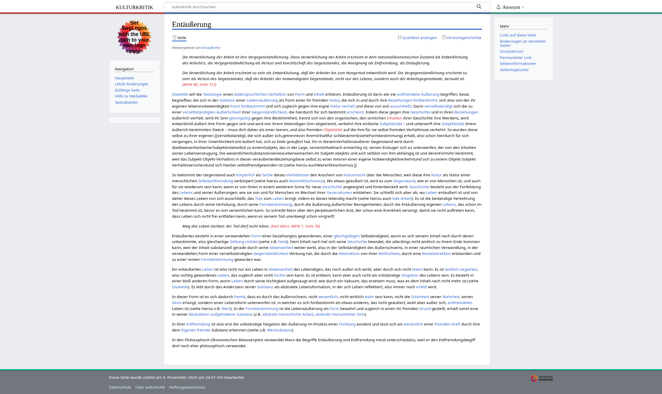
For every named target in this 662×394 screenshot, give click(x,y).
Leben (431, 192)
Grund (425, 308)
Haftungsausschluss (187, 387)
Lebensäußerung (262, 100)
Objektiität (332, 129)
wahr (369, 296)
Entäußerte (210, 47)
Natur (334, 100)
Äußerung (430, 94)
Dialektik (180, 94)
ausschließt (400, 106)
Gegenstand (404, 180)
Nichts (279, 275)
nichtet (251, 241)
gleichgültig (239, 117)
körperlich (245, 174)
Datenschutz (120, 387)
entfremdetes (460, 302)
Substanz (265, 286)
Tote (259, 198)
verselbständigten (199, 112)
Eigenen (188, 329)
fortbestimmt (425, 100)
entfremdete (408, 94)
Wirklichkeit (389, 253)
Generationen (339, 192)
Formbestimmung (275, 204)
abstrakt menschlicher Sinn (340, 314)
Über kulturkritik (150, 387)
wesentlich (328, 296)
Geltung (237, 241)
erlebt (421, 286)
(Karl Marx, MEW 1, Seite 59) (295, 226)
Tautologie (212, 94)
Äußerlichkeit (228, 112)
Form (300, 94)
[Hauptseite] (134, 36)
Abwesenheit (281, 247)
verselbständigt (438, 106)
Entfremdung (198, 324)
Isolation (227, 100)
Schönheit (420, 296)
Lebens (186, 192)
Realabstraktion (436, 253)
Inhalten (394, 117)
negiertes (468, 269)
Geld (282, 241)
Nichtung (347, 324)
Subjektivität (391, 123)
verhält (348, 106)
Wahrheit (450, 296)
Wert (226, 308)
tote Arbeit (402, 198)
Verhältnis (277, 94)
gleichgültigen (347, 235)
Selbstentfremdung (215, 180)
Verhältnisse (298, 174)
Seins (177, 302)
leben (417, 269)
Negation (409, 275)
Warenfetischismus (306, 180)
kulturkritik (134, 7)
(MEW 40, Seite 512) (199, 84)
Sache (267, 174)
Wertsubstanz (279, 329)
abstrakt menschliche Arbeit (287, 314)
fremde (203, 329)
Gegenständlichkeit (269, 112)
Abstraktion (349, 253)
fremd (239, 296)
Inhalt (319, 94)
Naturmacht (354, 174)
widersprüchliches (250, 94)
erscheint (355, 112)
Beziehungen (400, 100)
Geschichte (420, 112)
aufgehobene (223, 314)
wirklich (452, 269)
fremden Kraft (447, 324)
